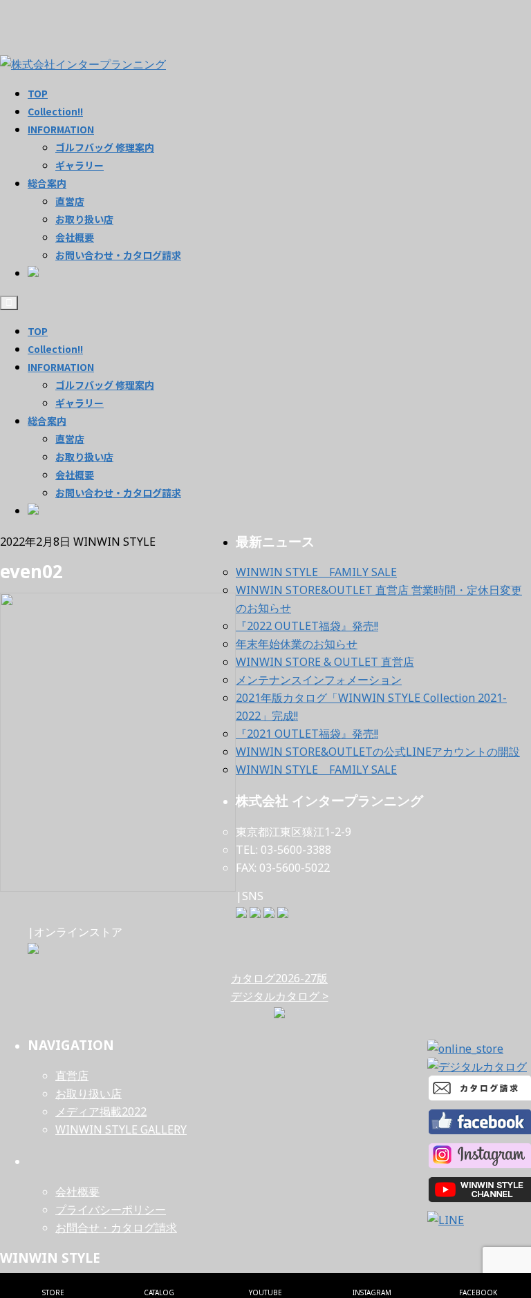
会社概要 (74, 474)
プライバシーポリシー (110, 1209)
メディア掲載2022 (101, 1111)
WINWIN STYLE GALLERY (121, 1129)
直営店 (69, 439)
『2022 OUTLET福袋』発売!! (307, 625)
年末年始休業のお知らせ (296, 643)
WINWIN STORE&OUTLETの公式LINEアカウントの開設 (378, 751)
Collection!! (55, 349)
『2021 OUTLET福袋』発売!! (307, 733)
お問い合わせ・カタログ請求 (118, 492)
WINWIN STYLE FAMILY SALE (316, 572)
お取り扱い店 (84, 457)
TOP (38, 331)
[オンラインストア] (33, 949)
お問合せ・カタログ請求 (116, 1227)
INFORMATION (61, 367)
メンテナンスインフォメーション (319, 679)
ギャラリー (79, 403)
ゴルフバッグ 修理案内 (104, 385)
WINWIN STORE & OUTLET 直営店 (325, 661)
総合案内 (47, 421)
